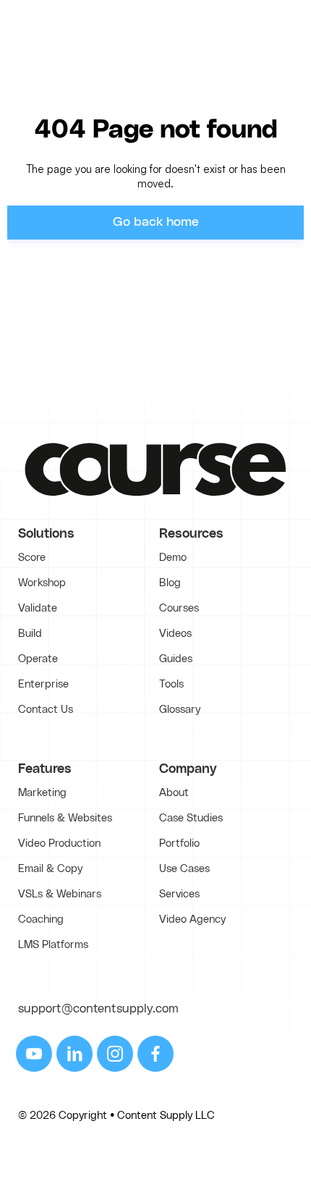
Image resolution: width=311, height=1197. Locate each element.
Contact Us (45, 709)
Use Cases (184, 868)
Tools (171, 684)
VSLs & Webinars (59, 894)
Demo (173, 557)
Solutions (46, 534)
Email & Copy (50, 868)
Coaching (41, 919)
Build (30, 633)
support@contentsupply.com (98, 1008)
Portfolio (179, 843)
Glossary (179, 709)
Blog (170, 583)
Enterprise (43, 684)
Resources (191, 534)
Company (188, 769)
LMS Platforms (53, 944)
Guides (175, 659)
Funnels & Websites (65, 818)
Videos (175, 633)
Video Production (59, 843)
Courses (179, 608)
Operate (38, 659)
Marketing (42, 792)
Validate (37, 608)
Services (179, 894)
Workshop (42, 583)
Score (32, 557)
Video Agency (192, 919)
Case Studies (191, 818)
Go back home (156, 222)
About (174, 792)
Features (45, 769)
